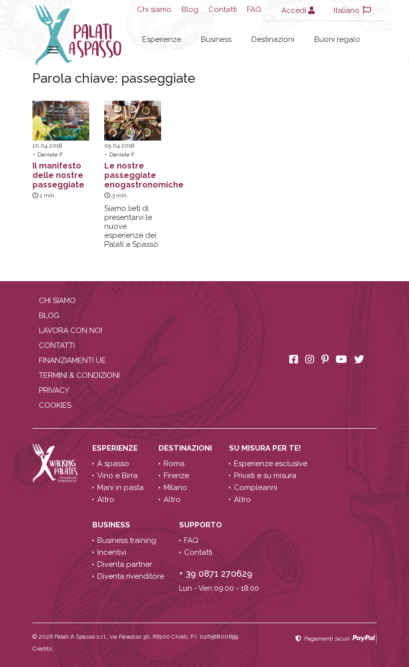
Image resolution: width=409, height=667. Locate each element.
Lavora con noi (70, 330)
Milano (175, 487)
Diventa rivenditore (130, 576)
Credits (42, 648)
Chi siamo (154, 9)
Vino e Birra (117, 475)
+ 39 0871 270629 (215, 573)
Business (216, 39)
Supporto (201, 524)
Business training (126, 540)
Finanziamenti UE (72, 360)
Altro (105, 499)
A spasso (113, 463)
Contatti (222, 9)
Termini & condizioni (79, 375)
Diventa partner (124, 564)
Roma (174, 463)
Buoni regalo (337, 39)
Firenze (176, 475)
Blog (190, 9)
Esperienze (161, 39)
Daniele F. (50, 154)
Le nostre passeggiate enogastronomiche (144, 175)
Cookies (55, 405)
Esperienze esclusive (270, 463)
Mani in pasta (120, 487)
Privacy (54, 390)
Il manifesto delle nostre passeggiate (58, 175)
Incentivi (111, 552)
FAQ (254, 9)
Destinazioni (272, 39)
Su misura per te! (266, 448)
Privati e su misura (265, 475)
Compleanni (255, 487)
